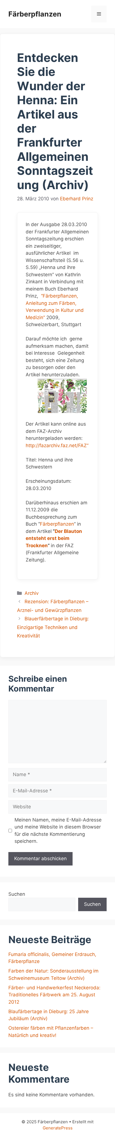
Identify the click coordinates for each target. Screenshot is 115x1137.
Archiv (32, 593)
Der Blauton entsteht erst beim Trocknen (54, 538)
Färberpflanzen (34, 14)
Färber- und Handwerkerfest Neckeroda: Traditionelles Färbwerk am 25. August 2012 (54, 995)
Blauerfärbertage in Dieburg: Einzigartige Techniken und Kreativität (53, 627)
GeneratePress (58, 1128)
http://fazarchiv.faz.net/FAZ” (57, 445)
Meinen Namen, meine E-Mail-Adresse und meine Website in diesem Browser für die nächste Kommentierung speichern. (58, 830)
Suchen (16, 894)
